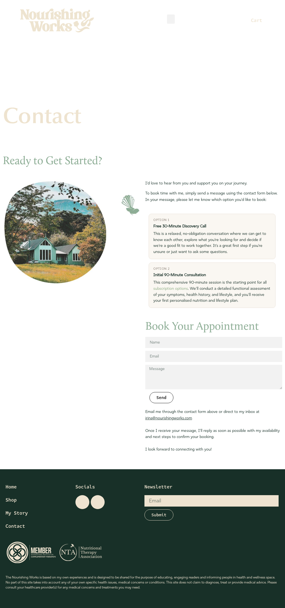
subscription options (170, 288)
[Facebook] (98, 502)
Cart (256, 20)
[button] (171, 19)
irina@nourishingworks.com (168, 418)
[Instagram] (82, 502)
